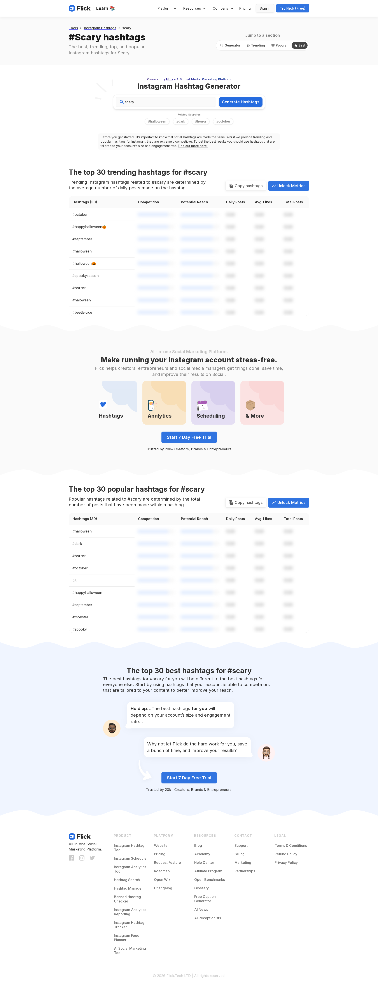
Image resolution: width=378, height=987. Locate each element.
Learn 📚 (105, 8)
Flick (169, 79)
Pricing (245, 8)
